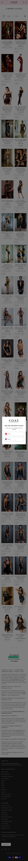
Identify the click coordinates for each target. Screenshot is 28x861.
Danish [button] (8, 433)
